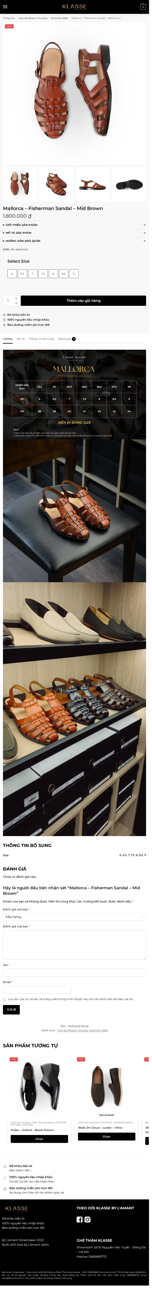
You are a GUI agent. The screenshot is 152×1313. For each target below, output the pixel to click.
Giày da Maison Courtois (33, 18)
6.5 (22, 273)
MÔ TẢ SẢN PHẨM (18, 232)
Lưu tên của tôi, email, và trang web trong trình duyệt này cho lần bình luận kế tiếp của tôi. (70, 999)
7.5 (43, 273)
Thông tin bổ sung (41, 339)
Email (8, 982)
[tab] (8, 338)
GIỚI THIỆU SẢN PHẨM (22, 224)
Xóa (5, 290)
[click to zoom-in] (74, 93)
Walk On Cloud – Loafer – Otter (100, 1127)
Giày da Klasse (21, 1122)
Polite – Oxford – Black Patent (32, 1130)
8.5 (63, 273)
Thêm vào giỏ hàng (83, 301)
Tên (6, 965)
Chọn (39, 1139)
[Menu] (9, 7)
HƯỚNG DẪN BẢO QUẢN (23, 240)
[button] (143, 7)
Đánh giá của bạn (16, 909)
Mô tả (21, 339)
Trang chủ (9, 18)
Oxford (16, 1124)
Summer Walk (59, 18)
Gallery (8, 339)
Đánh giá (66, 339)
